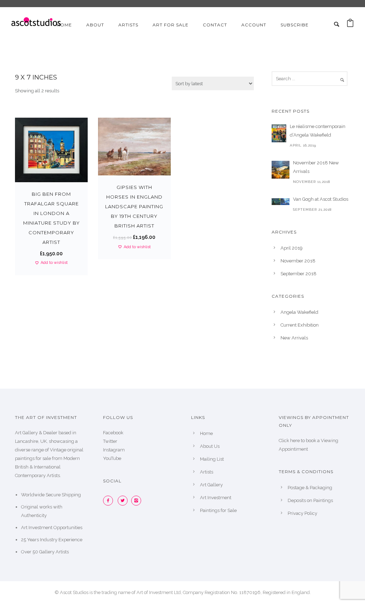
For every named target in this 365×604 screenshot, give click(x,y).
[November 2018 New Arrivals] (280, 170)
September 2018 (299, 273)
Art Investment (215, 497)
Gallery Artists (54, 551)
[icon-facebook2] (110, 501)
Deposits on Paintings (310, 500)
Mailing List (212, 459)
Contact (215, 24)
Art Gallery (211, 484)
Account (253, 24)
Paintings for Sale (218, 510)
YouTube (112, 458)
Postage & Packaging (310, 487)
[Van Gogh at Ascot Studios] (280, 201)
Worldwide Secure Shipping (51, 494)
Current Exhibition (300, 325)
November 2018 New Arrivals (316, 167)
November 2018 (298, 260)
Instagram (114, 449)
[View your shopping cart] (350, 24)
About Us (210, 446)
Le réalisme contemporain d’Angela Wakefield (317, 131)
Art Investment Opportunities (51, 527)
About (95, 24)
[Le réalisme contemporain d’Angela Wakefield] (279, 133)
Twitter (110, 441)
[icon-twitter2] (124, 501)
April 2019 (292, 248)
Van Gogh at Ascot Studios (320, 199)
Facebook (113, 432)
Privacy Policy (302, 513)
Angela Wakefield (299, 312)
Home (64, 24)
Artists (128, 24)
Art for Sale (171, 24)
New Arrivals (294, 338)
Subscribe (295, 24)
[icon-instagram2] (138, 501)
